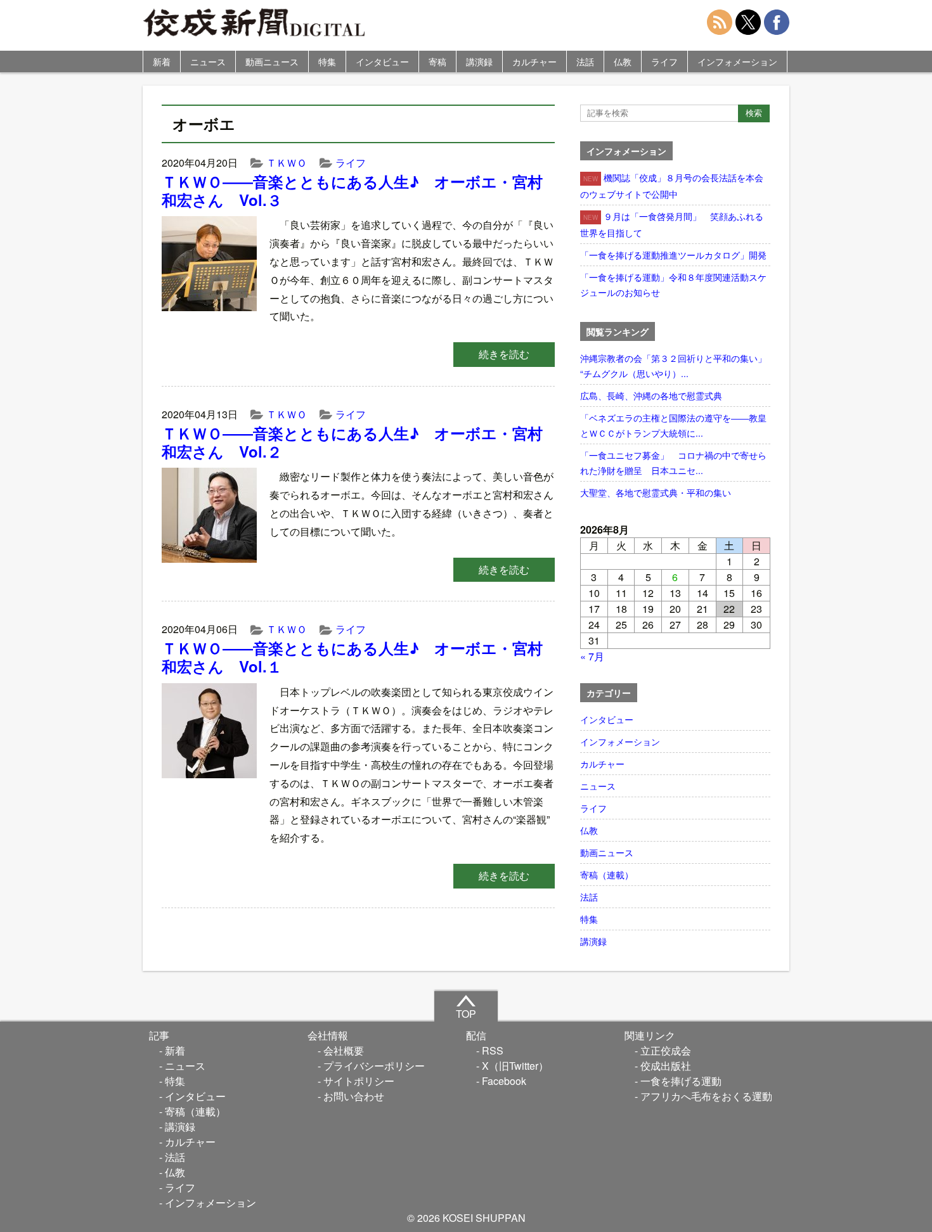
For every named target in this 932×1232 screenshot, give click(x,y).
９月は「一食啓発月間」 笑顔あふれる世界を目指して (671, 224)
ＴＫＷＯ (286, 162)
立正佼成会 (665, 1050)
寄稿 (437, 61)
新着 (162, 61)
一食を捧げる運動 (681, 1081)
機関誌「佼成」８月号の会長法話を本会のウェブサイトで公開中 (671, 185)
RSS (492, 1050)
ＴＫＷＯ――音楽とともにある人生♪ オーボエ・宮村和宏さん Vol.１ (352, 657)
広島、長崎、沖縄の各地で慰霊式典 (651, 395)
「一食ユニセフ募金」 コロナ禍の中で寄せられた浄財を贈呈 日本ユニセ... (673, 463)
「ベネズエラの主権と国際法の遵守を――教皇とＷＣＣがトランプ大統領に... (673, 425)
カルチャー (534, 61)
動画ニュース (272, 61)
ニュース (208, 61)
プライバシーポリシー (374, 1065)
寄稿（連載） (606, 874)
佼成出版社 (665, 1065)
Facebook (504, 1081)
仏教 (622, 61)
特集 (327, 61)
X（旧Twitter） (515, 1065)
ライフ (664, 61)
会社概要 (343, 1050)
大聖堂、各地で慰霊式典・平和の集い (655, 492)
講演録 (479, 61)
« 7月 (592, 656)
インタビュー (382, 61)
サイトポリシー (358, 1081)
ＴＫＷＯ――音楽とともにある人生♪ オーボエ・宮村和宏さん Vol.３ (352, 190)
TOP (466, 1013)
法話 (585, 61)
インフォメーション (737, 61)
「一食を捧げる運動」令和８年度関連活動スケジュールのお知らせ (673, 284)
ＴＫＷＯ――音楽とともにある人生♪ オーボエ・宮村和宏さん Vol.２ (352, 442)
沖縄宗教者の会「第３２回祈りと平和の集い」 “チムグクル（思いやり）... (675, 366)
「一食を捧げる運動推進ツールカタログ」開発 (673, 254)
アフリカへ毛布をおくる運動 (706, 1096)
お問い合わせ (353, 1096)
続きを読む (504, 354)
